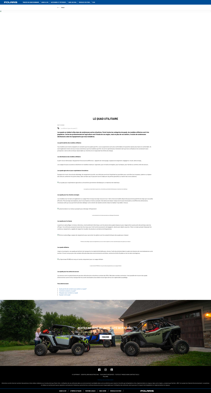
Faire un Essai (72, 2)
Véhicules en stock (84, 2)
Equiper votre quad (64, 295)
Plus (93, 2)
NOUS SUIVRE (102, 391)
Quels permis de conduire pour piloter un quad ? (73, 289)
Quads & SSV (44, 2)
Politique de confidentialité (105, 380)
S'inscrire (105, 337)
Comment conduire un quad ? (67, 291)
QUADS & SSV (62, 391)
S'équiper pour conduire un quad (68, 293)
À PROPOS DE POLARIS (75, 391)
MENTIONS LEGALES (90, 391)
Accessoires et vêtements (58, 2)
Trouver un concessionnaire (31, 2)
